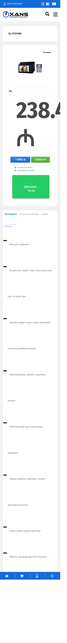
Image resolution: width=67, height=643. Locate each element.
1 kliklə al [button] (20, 159)
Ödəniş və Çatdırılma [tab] (29, 214)
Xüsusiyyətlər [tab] (11, 214)
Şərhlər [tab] (45, 214)
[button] (47, 14)
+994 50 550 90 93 (14, 4)
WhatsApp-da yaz (31, 186)
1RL (10, 91)
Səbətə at (40, 159)
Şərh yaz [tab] (8, 226)
